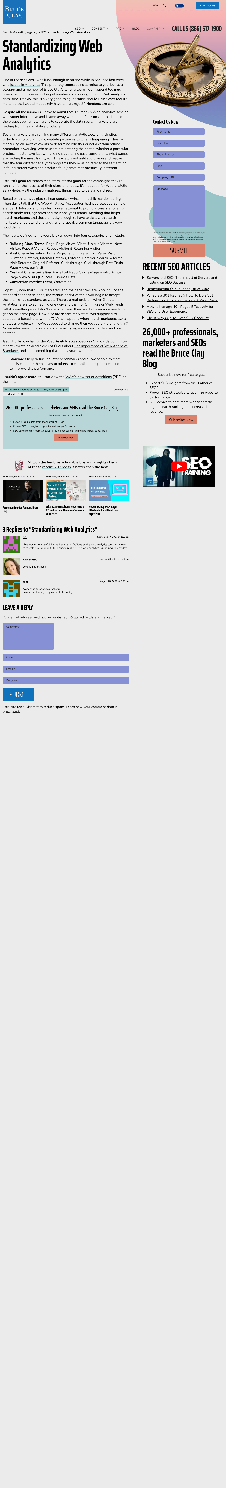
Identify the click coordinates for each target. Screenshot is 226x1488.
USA (155, 5)
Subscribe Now (66, 437)
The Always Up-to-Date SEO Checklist (178, 318)
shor (25, 582)
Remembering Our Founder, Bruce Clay (20, 509)
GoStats (77, 544)
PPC (118, 29)
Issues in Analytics (25, 84)
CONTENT (98, 29)
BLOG (136, 29)
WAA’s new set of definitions (88, 376)
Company (154, 29)
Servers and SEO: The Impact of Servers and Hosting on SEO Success (182, 280)
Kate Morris (30, 559)
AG (25, 537)
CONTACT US (207, 5)
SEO (78, 29)
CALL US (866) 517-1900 (197, 28)
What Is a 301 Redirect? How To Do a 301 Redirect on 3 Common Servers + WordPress (65, 510)
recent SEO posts (56, 467)
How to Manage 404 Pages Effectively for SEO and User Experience (103, 510)
